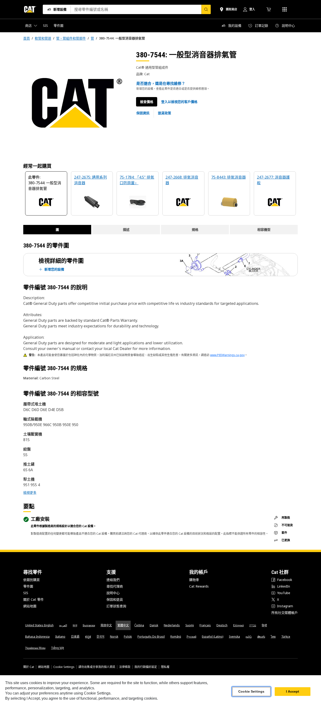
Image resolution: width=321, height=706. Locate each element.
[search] (206, 9)
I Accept (292, 692)
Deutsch (221, 625)
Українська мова (35, 648)
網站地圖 (29, 606)
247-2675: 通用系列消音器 (90, 180)
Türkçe (285, 637)
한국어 (100, 637)
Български (89, 625)
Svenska (234, 637)
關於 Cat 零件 (33, 599)
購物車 (194, 579)
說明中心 (113, 593)
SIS (25, 593)
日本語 (75, 637)
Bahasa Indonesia (37, 637)
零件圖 (28, 586)
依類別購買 (31, 579)
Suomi (189, 625)
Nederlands (172, 625)
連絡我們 (113, 579)
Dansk (154, 625)
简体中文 (106, 625)
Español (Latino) (212, 637)
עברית (252, 625)
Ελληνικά (238, 625)
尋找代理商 (114, 586)
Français (205, 625)
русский (191, 637)
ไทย (273, 637)
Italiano (60, 637)
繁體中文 (123, 625)
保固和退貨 (114, 599)
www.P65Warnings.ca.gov (227, 355)
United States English (39, 625)
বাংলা (75, 625)
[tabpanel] (76, 102)
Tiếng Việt (57, 648)
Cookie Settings (63, 667)
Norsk (114, 637)
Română (175, 637)
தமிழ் (249, 637)
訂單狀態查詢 (116, 606)
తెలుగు (261, 637)
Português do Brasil (151, 637)
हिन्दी (264, 625)
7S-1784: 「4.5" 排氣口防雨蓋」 (137, 180)
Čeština (139, 625)
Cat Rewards (199, 586)
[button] (179, 101)
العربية (63, 625)
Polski (128, 637)
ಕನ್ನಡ (88, 637)
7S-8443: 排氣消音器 (228, 177)
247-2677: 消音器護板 (273, 180)
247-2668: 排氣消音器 (181, 180)
